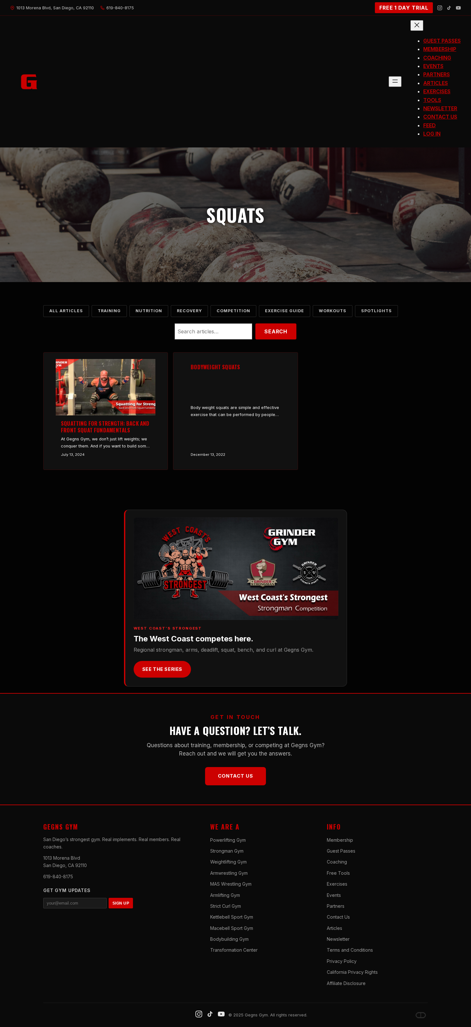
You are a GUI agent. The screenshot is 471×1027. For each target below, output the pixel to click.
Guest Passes (341, 851)
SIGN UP (120, 903)
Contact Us (235, 776)
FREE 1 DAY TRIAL (403, 7)
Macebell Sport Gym (231, 928)
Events (334, 895)
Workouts (332, 310)
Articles (334, 928)
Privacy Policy (342, 961)
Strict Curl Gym (225, 906)
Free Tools (338, 873)
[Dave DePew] (421, 1015)
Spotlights (376, 310)
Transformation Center (234, 950)
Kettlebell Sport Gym (231, 917)
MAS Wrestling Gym (231, 884)
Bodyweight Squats (215, 367)
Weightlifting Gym (228, 861)
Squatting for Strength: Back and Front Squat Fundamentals (105, 427)
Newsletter (338, 939)
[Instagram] (439, 7)
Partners (335, 906)
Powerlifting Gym (228, 840)
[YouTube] (458, 7)
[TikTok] (449, 7)
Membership (340, 840)
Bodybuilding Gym (229, 939)
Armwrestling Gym (229, 873)
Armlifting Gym (225, 895)
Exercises (337, 884)
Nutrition (149, 310)
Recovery (189, 310)
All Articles (66, 310)
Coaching (337, 861)
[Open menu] (395, 81)
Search (275, 331)
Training (109, 310)
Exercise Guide (284, 310)
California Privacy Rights (352, 972)
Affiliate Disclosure (346, 983)
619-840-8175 (58, 876)
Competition (233, 310)
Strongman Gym (227, 851)
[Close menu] (416, 25)
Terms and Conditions (350, 950)
